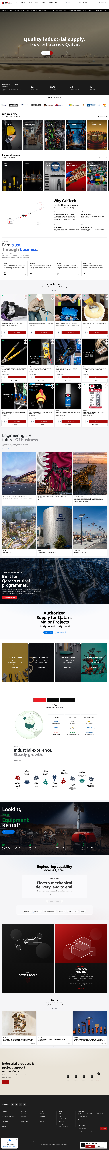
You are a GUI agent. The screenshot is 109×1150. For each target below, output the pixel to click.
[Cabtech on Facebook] (16, 1104)
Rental (30, 2)
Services (36, 2)
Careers (3, 1129)
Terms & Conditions (63, 1126)
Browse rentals (8, 832)
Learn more (48, 632)
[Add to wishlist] (25, 296)
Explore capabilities (9, 597)
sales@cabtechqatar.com (85, 1119)
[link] (14, 316)
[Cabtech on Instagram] (12, 1104)
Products (23, 2)
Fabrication (42, 1119)
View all (54, 290)
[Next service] (61, 901)
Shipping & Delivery (63, 1119)
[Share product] (25, 299)
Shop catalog (24, 1116)
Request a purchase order (20, 1082)
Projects (51, 2)
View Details (14, 336)
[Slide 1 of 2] (53, 1046)
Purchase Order (24, 1113)
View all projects (6, 448)
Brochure (4, 1126)
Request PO (100, 1146)
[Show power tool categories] (28, 980)
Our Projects (5, 1121)
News (3, 1124)
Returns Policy (62, 1121)
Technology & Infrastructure (8, 1116)
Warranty (61, 1124)
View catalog (102, 158)
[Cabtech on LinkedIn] (24, 1104)
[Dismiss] (105, 1143)
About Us (44, 2)
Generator (42, 1121)
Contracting (42, 1116)
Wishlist (60, 1113)
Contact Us (4, 1119)
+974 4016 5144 (83, 1116)
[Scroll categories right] (104, 135)
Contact (57, 2)
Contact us (81, 988)
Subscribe (103, 1128)
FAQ (60, 1116)
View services (101, 116)
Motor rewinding (44, 1124)
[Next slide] (60, 76)
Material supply (43, 1113)
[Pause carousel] (49, 76)
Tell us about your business (9, 1146)
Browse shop (60, 632)
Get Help (90, 1146)
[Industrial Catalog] (61, 7)
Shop (5, 1082)
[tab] (50, 901)
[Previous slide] (53, 76)
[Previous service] (47, 901)
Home (17, 2)
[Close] (16, 1140)
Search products (24, 1121)
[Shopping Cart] (95, 2)
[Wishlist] (91, 2)
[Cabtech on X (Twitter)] (20, 1104)
